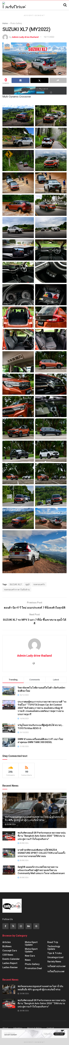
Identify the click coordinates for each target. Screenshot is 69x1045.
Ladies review (9, 967)
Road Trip (52, 942)
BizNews (7, 946)
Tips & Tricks (54, 953)
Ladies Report (9, 963)
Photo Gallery (16, 23)
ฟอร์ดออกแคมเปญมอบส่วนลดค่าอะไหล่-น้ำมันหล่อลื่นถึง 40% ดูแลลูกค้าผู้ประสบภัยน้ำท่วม (34, 818)
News (28, 960)
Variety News (54, 961)
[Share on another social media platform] (58, 80)
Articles (6, 942)
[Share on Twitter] (39, 80)
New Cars (30, 955)
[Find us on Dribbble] (36, 926)
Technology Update (53, 947)
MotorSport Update (31, 943)
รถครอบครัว (39, 584)
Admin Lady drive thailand (25, 37)
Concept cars (9, 950)
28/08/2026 (23, 843)
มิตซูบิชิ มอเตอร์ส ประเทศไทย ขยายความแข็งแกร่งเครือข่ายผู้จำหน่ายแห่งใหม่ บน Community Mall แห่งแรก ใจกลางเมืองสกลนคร (41, 870)
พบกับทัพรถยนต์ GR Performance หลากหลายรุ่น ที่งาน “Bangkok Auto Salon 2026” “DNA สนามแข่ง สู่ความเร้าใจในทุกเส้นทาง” (42, 835)
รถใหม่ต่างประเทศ (56, 966)
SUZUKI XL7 (16, 584)
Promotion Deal (33, 968)
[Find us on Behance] (29, 926)
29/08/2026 (11, 824)
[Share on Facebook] (21, 80)
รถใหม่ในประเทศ (55, 971)
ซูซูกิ (28, 584)
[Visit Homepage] (14, 5)
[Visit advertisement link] (34, 91)
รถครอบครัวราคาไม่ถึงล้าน (17, 590)
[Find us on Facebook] (5, 926)
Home (5, 23)
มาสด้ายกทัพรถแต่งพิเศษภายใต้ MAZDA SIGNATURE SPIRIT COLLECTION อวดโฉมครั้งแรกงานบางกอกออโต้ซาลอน (41, 853)
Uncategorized (55, 957)
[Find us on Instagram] (21, 926)
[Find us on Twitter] (13, 926)
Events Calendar (11, 959)
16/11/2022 (49, 37)
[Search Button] (65, 5)
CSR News (7, 954)
